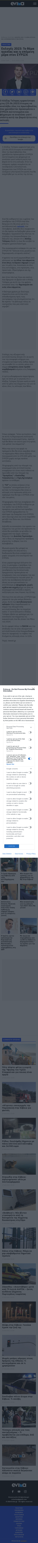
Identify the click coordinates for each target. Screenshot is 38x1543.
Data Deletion (7, 854)
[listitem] (19, 727)
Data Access (19, 854)
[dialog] (19, 771)
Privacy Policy (31, 854)
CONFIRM (12, 846)
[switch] (30, 732)
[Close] (34, 689)
